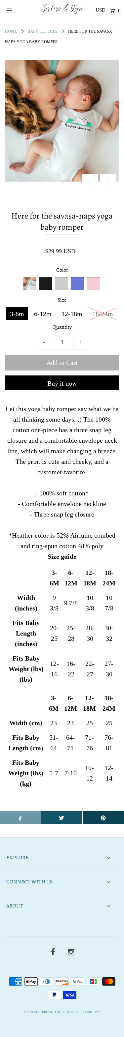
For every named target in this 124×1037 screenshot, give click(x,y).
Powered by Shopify (83, 1012)
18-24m (102, 313)
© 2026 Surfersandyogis (44, 1012)
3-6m (17, 313)
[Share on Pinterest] (103, 817)
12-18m (72, 313)
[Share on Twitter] (61, 817)
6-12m (43, 313)
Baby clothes (42, 31)
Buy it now (62, 383)
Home (11, 31)
